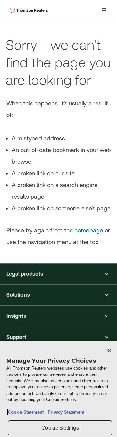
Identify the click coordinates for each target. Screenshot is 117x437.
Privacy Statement (64, 412)
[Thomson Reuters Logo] (29, 10)
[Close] (109, 350)
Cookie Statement (26, 412)
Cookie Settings (60, 428)
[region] (58, 389)
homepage (88, 230)
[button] (58, 274)
